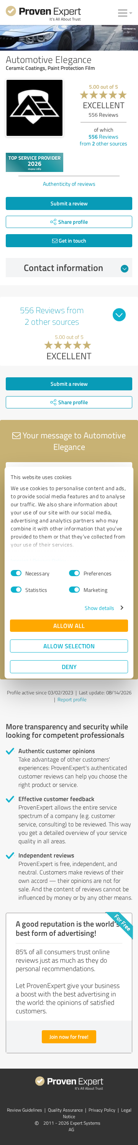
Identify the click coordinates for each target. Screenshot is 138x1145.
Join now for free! (69, 1036)
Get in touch (72, 240)
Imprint (20, 560)
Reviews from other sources (103, 140)
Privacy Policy (49, 560)
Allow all (69, 625)
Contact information (63, 267)
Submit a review (69, 203)
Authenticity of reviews (69, 183)
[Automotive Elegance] (34, 108)
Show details (99, 607)
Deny (69, 666)
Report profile (72, 699)
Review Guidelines (24, 1110)
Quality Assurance (65, 1110)
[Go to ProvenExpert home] (43, 14)
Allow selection (69, 645)
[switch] (74, 573)
